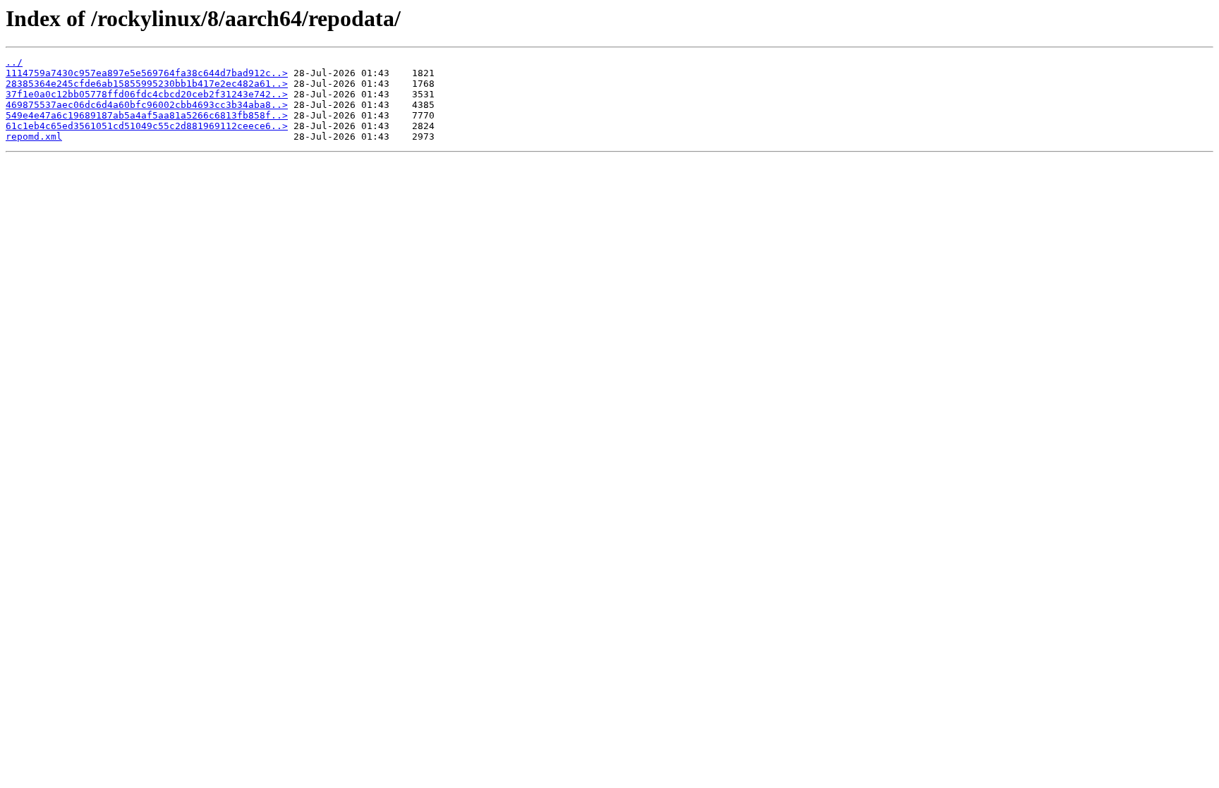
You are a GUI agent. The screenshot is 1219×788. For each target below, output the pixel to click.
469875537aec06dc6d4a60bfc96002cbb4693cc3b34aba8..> (147, 104)
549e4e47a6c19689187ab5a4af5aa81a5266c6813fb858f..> (147, 115)
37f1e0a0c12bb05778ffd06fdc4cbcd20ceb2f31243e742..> (147, 94)
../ (14, 62)
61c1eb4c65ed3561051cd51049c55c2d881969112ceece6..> (147, 126)
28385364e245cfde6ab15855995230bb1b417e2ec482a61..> (147, 83)
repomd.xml (34, 136)
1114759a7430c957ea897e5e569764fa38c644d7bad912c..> (147, 73)
